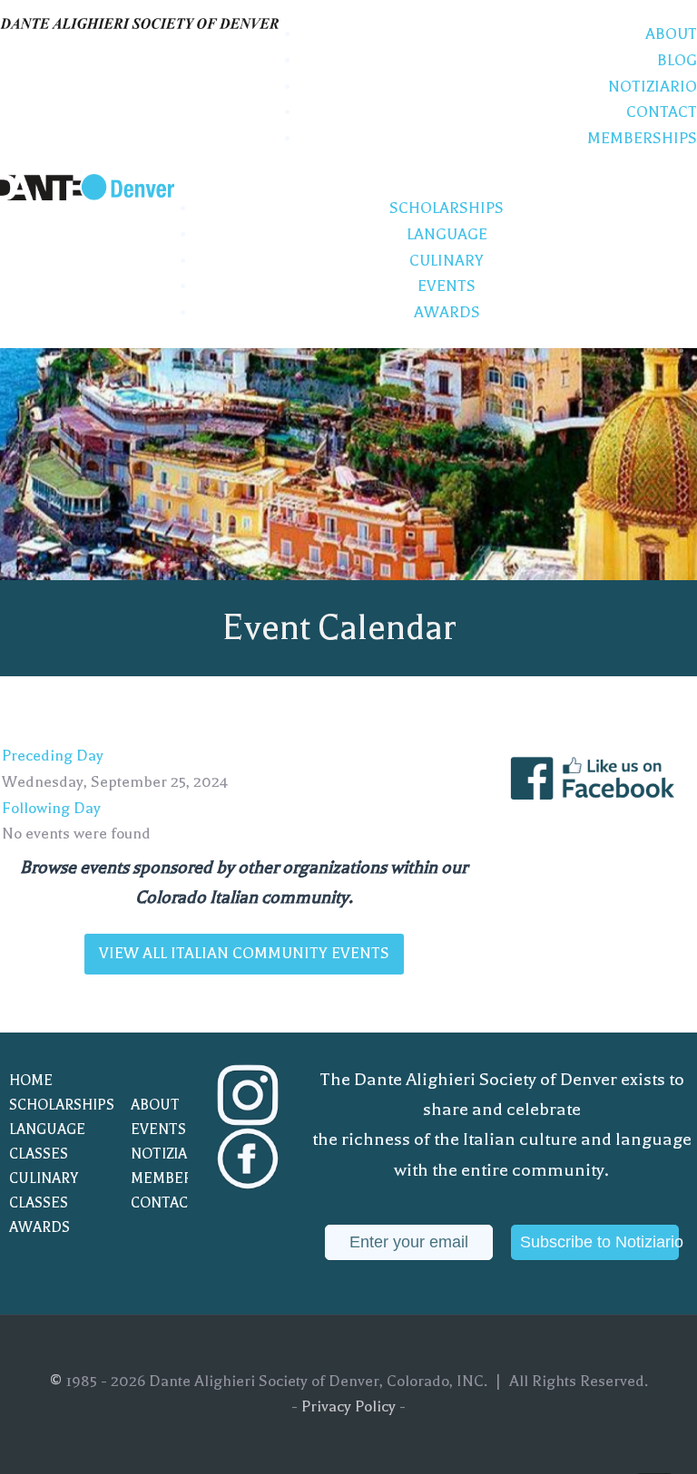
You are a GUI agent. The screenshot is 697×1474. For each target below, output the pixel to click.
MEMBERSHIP (173, 1178)
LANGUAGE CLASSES (47, 1141)
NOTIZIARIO (171, 1154)
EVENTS (158, 1129)
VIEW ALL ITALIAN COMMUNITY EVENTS (244, 953)
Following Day (51, 808)
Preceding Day (52, 755)
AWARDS (39, 1227)
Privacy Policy (348, 1406)
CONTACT (164, 1203)
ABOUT (155, 1105)
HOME (31, 1080)
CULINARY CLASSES (43, 1190)
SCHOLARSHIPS (51, 1105)
